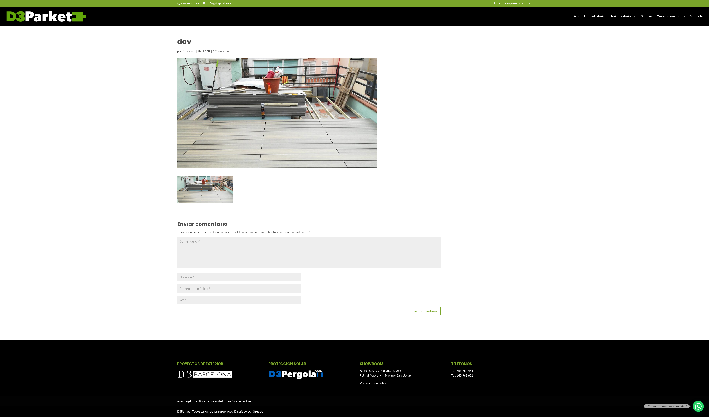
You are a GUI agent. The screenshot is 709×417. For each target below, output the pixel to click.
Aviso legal (184, 401)
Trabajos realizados (671, 16)
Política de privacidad (209, 401)
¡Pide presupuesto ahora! (512, 3)
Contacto (696, 16)
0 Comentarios (221, 51)
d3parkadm (188, 51)
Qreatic (258, 411)
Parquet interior (595, 16)
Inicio (575, 16)
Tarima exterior (621, 16)
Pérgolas (646, 16)
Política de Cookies (239, 401)
